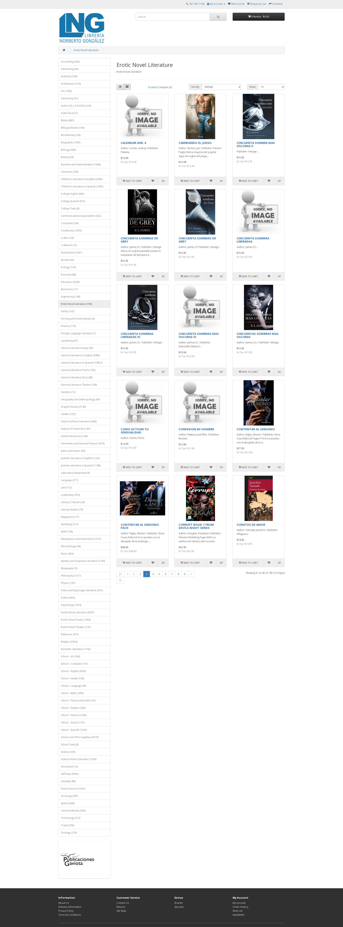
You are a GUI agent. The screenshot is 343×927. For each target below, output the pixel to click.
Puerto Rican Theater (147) (76, 627)
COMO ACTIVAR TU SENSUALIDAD (135, 430)
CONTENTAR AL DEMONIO (256, 429)
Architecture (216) (71, 83)
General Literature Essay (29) (77, 348)
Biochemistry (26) (70, 135)
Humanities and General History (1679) (82, 443)
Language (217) (69, 480)
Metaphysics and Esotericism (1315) (81, 539)
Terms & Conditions (69, 914)
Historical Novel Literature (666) (78, 421)
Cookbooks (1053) (71, 230)
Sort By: (195, 87)
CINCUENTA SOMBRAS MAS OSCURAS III (199, 335)
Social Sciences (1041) (73, 788)
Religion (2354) (69, 641)
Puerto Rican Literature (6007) (77, 612)
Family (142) (67, 311)
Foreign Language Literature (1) (78, 333)
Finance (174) (68, 326)
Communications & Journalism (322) (81, 216)
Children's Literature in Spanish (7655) (82, 186)
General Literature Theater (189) (79, 384)
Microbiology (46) (71, 546)
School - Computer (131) (74, 663)
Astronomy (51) (69, 98)
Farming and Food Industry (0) (78, 318)
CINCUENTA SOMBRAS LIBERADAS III (137, 335)
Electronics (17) (69, 289)
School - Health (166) (72, 678)
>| (120, 580)
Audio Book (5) (69, 113)
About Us (63, 903)
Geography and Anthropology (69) (80, 399)
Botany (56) (67, 157)
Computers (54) (69, 223)
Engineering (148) (70, 296)
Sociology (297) (69, 796)
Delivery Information (69, 907)
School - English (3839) (73, 671)
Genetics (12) (68, 392)
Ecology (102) (68, 267)
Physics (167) (68, 583)
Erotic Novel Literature (86, 50)
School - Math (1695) (72, 693)
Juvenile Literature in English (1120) (80, 458)
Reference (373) (69, 634)
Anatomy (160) (69, 76)
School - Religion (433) (73, 707)
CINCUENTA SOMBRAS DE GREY (139, 240)
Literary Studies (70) (72, 509)
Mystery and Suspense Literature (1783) (83, 561)
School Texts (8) (69, 744)
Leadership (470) (70, 495)
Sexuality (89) (68, 781)
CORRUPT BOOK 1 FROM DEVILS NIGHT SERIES (196, 526)
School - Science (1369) (73, 715)
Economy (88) (68, 274)
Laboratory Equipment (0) (75, 473)
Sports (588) (67, 803)
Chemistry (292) (69, 171)
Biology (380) (68, 149)
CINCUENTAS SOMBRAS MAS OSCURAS (257, 335)
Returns (121, 907)
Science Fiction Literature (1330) (78, 759)
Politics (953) (68, 597)
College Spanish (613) (73, 201)
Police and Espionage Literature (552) (82, 590)
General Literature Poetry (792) (78, 370)
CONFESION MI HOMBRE (196, 429)
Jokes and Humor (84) (73, 450)
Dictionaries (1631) (71, 252)
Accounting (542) (70, 61)
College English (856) (72, 193)
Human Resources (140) (74, 436)
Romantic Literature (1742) (76, 649)
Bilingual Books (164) (72, 127)
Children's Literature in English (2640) (81, 179)
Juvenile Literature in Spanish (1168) (80, 465)
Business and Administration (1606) (81, 164)
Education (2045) (70, 282)
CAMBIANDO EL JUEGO (195, 143)
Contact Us (123, 903)
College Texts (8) (70, 208)
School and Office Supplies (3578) (79, 737)
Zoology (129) (69, 832)
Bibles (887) (67, 120)
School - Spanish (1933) (74, 730)
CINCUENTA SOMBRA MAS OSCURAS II (256, 144)
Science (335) (68, 752)
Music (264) (67, 553)
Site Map (121, 911)
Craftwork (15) (69, 245)
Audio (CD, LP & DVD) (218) (76, 105)
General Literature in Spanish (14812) (81, 362)
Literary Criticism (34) (73, 502)
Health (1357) (68, 414)
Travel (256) (67, 825)
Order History (240, 907)
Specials (179, 907)
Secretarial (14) (69, 766)
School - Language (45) (73, 685)
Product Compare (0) (160, 87)
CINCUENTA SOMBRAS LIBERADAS (253, 240)
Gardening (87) (69, 340)
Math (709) (67, 531)
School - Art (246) (70, 656)
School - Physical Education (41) (78, 700)
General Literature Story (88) (76, 377)
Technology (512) (70, 818)
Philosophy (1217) (71, 575)
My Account (239, 903)
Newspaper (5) (69, 568)
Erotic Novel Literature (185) (76, 304)
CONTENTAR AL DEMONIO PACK (140, 526)
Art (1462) (66, 91)
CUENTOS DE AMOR (251, 525)
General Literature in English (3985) (80, 355)
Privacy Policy (65, 911)
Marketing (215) (69, 524)
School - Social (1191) (73, 722)
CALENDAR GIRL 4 (133, 143)
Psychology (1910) (71, 605)
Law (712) (66, 487)
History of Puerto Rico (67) (75, 428)
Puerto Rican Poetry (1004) (76, 619)
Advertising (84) (69, 69)
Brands (178, 903)
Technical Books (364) (73, 810)
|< (120, 574)
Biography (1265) (70, 142)
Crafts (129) (67, 238)
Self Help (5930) (69, 774)
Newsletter (239, 914)
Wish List (237, 911)
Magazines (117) (70, 517)
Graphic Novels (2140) (73, 406)
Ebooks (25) (67, 260)
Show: (252, 87)
